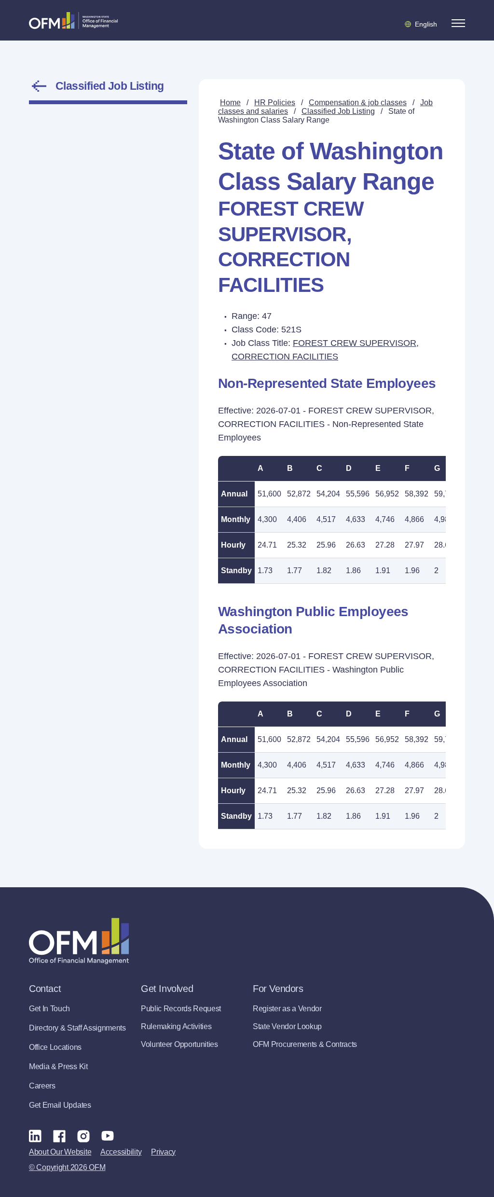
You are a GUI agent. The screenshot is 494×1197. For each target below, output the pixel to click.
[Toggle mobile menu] (458, 23)
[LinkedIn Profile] (35, 1135)
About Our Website (60, 1152)
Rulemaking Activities (176, 1026)
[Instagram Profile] (83, 1135)
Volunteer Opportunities (179, 1044)
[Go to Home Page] (73, 20)
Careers (42, 1086)
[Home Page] (79, 941)
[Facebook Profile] (59, 1135)
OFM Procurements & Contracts (305, 1044)
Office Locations (55, 1047)
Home (230, 102)
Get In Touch (49, 1008)
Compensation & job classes (358, 102)
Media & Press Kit (58, 1066)
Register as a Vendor (287, 1008)
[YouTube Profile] (107, 1135)
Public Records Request (181, 1008)
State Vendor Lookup (287, 1026)
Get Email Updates (60, 1105)
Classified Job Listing (109, 86)
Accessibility (120, 1152)
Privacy (163, 1152)
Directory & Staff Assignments (77, 1028)
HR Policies (274, 102)
